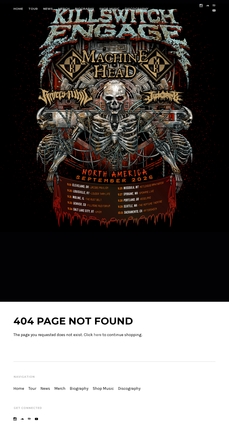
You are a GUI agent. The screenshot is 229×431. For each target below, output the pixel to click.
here (98, 334)
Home (18, 8)
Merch (64, 8)
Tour (33, 8)
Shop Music (109, 8)
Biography (84, 8)
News (48, 8)
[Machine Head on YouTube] (214, 10)
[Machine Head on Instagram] (201, 6)
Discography (136, 8)
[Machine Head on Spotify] (214, 6)
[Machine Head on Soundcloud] (207, 6)
